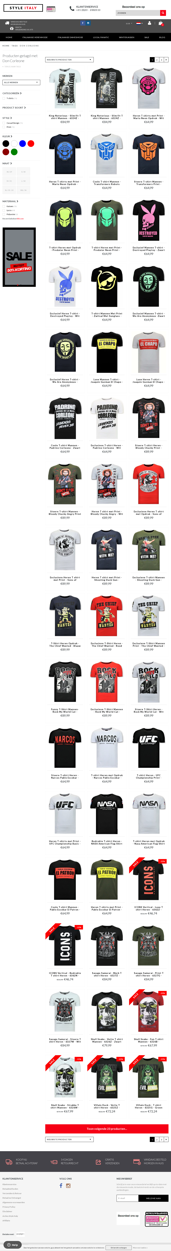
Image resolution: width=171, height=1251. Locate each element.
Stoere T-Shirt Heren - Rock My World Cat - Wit (149, 710)
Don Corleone (29, 46)
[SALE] (21, 257)
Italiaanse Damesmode (70, 37)
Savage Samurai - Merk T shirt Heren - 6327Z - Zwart (107, 974)
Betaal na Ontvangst (12, 1198)
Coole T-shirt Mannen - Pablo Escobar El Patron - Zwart (65, 908)
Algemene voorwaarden (14, 1202)
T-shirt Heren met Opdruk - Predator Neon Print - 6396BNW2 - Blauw (65, 249)
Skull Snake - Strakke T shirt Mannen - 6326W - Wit (65, 1106)
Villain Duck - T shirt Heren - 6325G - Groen (148, 1106)
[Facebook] (60, 1186)
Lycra (11, 210)
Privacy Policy (9, 1207)
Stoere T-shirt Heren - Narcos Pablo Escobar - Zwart (65, 776)
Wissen (20, 218)
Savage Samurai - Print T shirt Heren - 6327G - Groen (149, 974)
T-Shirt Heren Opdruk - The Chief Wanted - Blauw (65, 644)
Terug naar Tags (12, 66)
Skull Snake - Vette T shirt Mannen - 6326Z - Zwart (107, 1040)
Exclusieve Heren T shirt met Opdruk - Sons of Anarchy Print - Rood (149, 513)
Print (11, 127)
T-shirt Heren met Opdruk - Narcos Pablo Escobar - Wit (107, 776)
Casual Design (15, 123)
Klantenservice (9, 1184)
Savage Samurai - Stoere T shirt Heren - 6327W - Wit (65, 1040)
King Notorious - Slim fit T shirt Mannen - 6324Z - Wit (65, 117)
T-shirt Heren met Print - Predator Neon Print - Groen (107, 249)
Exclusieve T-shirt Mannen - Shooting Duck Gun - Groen (149, 579)
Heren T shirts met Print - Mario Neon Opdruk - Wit (149, 117)
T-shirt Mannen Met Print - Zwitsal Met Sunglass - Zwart (106, 315)
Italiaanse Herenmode (35, 37)
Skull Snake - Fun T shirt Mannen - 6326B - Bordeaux (148, 1040)
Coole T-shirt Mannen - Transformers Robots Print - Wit (107, 183)
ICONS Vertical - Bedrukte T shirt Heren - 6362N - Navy (65, 974)
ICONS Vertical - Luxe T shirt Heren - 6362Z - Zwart (148, 908)
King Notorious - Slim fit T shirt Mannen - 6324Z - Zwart (107, 117)
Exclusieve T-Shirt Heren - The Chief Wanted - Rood (107, 644)
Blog (162, 37)
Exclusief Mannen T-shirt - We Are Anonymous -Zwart (149, 314)
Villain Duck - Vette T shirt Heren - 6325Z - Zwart (107, 1106)
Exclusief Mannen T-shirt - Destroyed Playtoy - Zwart (149, 248)
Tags (15, 46)
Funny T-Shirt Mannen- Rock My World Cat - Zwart (65, 710)
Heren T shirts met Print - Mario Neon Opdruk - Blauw (65, 183)
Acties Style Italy (10, 1216)
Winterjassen (126, 37)
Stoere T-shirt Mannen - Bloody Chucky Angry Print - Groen (65, 513)
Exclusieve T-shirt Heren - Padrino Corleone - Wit (107, 446)
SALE (146, 37)
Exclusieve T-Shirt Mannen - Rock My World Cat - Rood (107, 710)
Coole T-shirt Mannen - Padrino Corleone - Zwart (65, 446)
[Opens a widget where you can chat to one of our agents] (12, 1245)
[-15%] (149, 879)
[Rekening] (149, 23)
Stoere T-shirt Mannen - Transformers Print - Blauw (148, 183)
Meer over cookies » (140, 1248)
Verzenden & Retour (12, 1193)
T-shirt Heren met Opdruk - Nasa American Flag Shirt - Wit (149, 842)
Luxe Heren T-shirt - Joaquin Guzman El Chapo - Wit (149, 381)
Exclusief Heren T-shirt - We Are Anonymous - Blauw (65, 381)
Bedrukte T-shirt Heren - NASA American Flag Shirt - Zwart (106, 842)
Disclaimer (7, 1211)
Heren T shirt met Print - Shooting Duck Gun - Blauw (107, 579)
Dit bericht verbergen (119, 1248)
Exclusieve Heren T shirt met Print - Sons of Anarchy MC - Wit (65, 579)
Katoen (12, 206)
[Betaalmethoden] (20, 1234)
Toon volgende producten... (107, 1128)
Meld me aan (153, 1198)
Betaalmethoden (10, 1189)
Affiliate (6, 1220)
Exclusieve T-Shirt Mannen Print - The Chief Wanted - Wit (149, 645)
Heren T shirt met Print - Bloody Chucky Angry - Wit (107, 512)
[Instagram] (68, 1186)
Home (9, 37)
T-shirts (12, 98)
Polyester (12, 214)
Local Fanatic (101, 37)
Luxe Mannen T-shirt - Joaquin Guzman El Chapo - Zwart (107, 381)
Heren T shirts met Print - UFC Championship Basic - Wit (65, 842)
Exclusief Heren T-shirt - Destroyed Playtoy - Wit (65, 314)
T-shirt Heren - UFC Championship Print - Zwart (148, 776)
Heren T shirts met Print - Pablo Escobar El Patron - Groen (107, 908)
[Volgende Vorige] (166, 59)
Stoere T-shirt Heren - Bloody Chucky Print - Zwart (148, 447)
